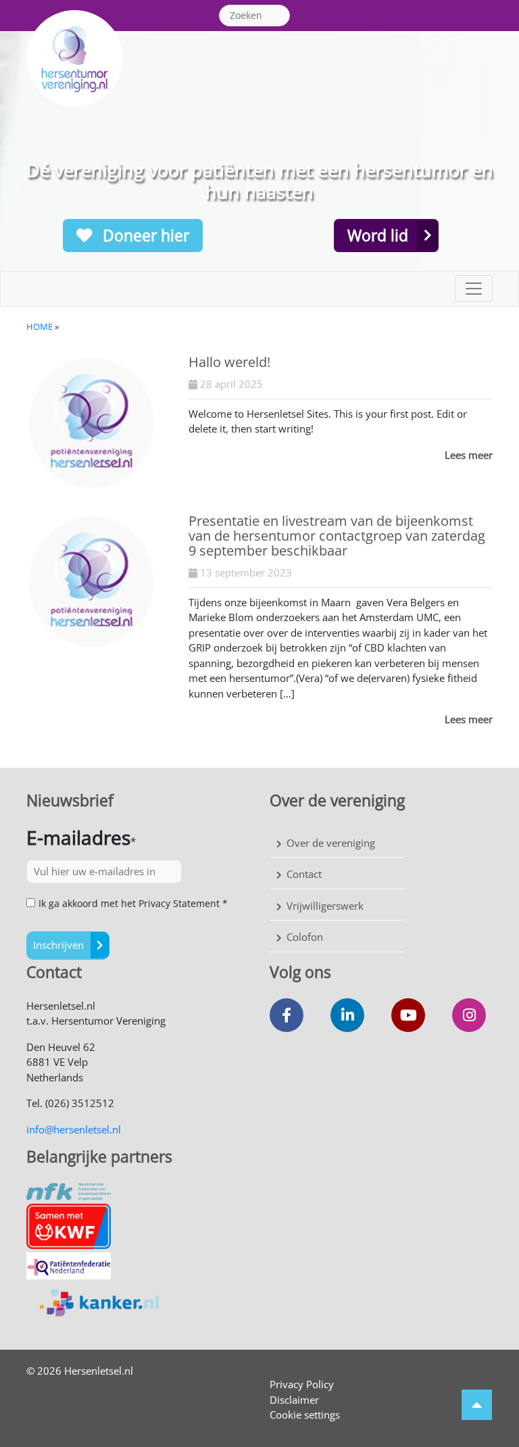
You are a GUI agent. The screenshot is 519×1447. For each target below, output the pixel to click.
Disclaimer (294, 1399)
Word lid (377, 235)
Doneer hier (144, 235)
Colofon (305, 936)
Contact (304, 874)
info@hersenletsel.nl (73, 1129)
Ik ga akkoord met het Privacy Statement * (133, 903)
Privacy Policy (302, 1384)
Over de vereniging (331, 843)
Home (39, 326)
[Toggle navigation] (474, 288)
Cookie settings (305, 1414)
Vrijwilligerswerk (325, 905)
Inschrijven (58, 945)
